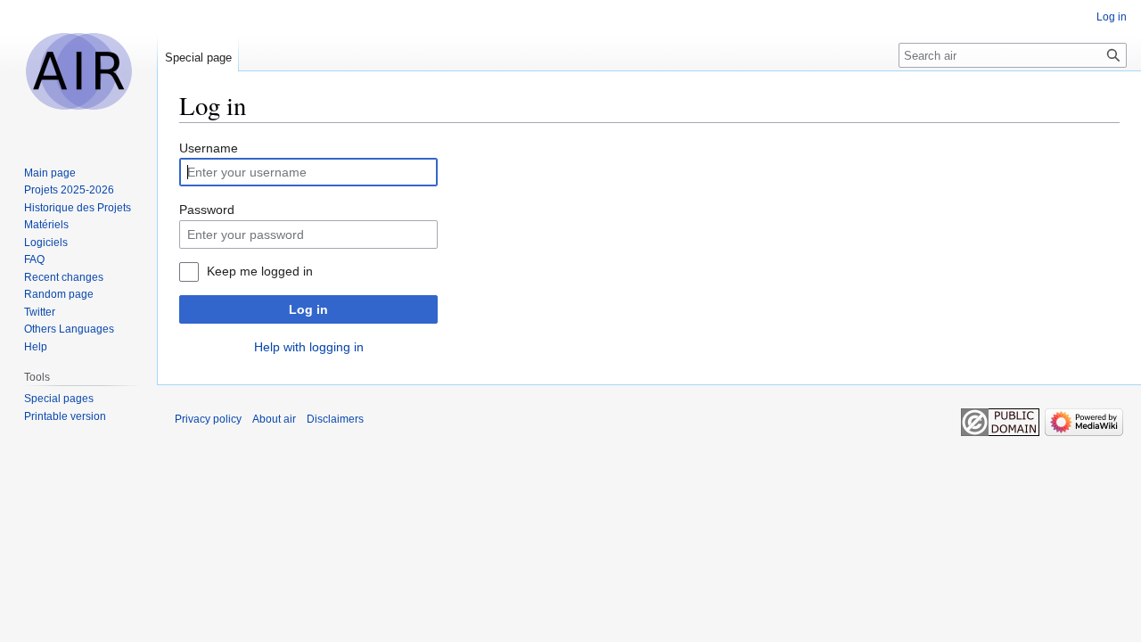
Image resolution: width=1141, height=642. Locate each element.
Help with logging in (309, 347)
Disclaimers (335, 419)
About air (274, 419)
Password (206, 209)
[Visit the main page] (78, 71)
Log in (308, 309)
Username (208, 148)
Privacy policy (208, 419)
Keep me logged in (260, 271)
